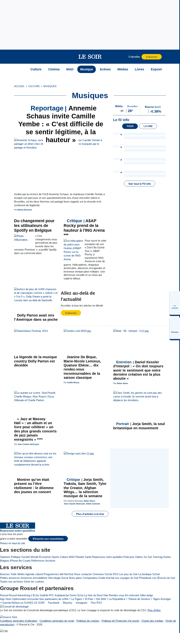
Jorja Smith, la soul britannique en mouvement (139, 426)
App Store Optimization (13, 598)
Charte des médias (152, 620)
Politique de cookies (87, 620)
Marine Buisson (25, 210)
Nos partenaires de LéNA (53, 598)
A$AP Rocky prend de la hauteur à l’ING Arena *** (84, 228)
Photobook (145, 577)
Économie (45, 556)
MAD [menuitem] (69, 69)
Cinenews (98, 574)
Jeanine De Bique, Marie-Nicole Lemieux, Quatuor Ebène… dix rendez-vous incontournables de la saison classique (82, 367)
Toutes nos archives (11, 581)
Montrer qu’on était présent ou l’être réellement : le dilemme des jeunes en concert (34, 486)
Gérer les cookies (34, 581)
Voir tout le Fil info (139, 183)
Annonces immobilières (34, 577)
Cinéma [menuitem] (54, 69)
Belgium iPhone (9, 560)
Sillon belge (146, 595)
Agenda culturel (34, 574)
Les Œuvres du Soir (163, 577)
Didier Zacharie (93, 504)
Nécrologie (54, 577)
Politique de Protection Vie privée (120, 620)
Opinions (5, 556)
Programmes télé (54, 574)
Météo (21, 574)
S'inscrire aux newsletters (48, 538)
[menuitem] (174, 303)
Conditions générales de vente (57, 620)
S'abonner (151, 57)
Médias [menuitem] (122, 69)
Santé (88, 556)
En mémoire (132, 595)
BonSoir (68, 574)
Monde (34, 556)
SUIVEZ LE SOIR (34, 602)
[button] (22, 57)
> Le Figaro (75, 598)
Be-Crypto (24, 560)
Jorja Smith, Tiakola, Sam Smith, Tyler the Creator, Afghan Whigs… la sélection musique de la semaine (85, 488)
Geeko (167, 556)
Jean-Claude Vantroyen (28, 444)
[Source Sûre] (8, 617)
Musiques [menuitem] (49, 86)
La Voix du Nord (93, 595)
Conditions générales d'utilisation (18, 620)
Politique (16, 556)
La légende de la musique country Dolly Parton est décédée (35, 361)
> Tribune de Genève (138, 598)
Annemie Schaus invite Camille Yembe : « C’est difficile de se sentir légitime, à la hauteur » (60, 124)
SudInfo (44, 595)
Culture (64, 556)
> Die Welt (100, 598)
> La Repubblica (116, 598)
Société (25, 556)
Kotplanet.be (62, 595)
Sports (55, 556)
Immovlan (33, 598)
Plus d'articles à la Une (90, 513)
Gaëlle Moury (73, 382)
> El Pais (88, 598)
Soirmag (157, 556)
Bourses (5, 574)
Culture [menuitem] (35, 69)
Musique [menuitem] (86, 69)
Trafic (13, 574)
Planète (79, 556)
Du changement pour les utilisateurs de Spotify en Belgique (34, 226)
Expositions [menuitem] (160, 69)
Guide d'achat (106, 577)
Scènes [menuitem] (105, 69)
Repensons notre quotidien (107, 556)
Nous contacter (83, 574)
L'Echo (35, 595)
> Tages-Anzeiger (161, 598)
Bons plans (75, 577)
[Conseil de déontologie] (14, 606)
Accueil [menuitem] (19, 86)
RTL (51, 595)
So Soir (148, 556)
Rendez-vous (116, 595)
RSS (115, 574)
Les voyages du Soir (127, 577)
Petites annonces (10, 577)
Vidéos (139, 556)
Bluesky (67, 602)
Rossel (4, 595)
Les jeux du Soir (128, 574)
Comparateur (90, 577)
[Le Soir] (90, 57)
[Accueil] (23, 69)
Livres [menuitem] (139, 69)
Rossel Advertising (19, 595)
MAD (72, 556)
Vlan (105, 595)
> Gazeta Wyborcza (11, 602)
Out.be (108, 574)
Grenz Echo (76, 595)
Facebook (53, 602)
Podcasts (128, 556)
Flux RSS (96, 602)
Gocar (64, 577)
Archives (50, 560)
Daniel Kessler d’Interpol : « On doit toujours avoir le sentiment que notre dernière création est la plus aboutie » (138, 370)
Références (37, 560)
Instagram (81, 602)
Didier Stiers (122, 383)
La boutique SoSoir (149, 574)
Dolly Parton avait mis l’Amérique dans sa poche (36, 317)
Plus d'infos (154, 610)
